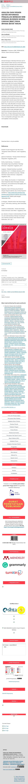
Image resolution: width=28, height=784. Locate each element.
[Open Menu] (1, 1)
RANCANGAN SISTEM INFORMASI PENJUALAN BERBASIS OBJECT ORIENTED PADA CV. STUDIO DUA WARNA (14, 309)
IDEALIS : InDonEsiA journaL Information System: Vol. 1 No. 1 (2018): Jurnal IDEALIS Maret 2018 (14, 345)
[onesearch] (14, 716)
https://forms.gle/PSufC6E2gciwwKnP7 (14, 527)
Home (2, 5)
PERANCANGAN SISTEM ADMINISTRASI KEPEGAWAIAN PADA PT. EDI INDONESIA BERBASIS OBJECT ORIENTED (14, 328)
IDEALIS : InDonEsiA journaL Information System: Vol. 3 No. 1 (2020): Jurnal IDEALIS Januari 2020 (15, 354)
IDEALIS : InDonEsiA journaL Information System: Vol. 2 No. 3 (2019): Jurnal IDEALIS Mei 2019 (15, 381)
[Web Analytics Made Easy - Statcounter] (19, 678)
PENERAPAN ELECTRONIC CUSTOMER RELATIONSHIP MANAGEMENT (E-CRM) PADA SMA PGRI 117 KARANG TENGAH (15, 377)
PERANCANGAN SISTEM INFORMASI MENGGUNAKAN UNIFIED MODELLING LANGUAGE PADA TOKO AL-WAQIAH (14, 319)
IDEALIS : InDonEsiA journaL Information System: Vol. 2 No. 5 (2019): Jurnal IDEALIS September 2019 (14, 372)
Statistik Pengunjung (7, 693)
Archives (8, 5)
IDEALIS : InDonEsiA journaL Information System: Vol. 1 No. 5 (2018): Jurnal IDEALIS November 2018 (14, 322)
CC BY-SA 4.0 (14, 767)
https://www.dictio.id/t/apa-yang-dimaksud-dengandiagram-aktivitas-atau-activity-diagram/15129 (13, 194)
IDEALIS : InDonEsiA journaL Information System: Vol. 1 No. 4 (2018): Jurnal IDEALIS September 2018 (14, 403)
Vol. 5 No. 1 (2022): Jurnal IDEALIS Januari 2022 (11, 6)
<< (2, 407)
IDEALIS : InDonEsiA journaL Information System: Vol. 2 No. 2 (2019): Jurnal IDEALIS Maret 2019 (14, 361)
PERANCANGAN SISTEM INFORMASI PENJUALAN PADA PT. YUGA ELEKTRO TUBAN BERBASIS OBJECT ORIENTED (13, 367)
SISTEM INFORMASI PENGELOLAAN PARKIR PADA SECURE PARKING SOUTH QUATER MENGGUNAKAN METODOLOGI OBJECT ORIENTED (14, 398)
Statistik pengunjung (14, 681)
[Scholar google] (14, 616)
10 (12, 407)
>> (15, 407)
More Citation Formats (8, 284)
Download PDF (7, 263)
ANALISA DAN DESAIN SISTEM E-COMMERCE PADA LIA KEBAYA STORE (14, 358)
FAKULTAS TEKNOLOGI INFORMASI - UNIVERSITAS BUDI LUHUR (13, 763)
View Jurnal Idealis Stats (9, 769)
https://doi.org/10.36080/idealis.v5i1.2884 (14, 46)
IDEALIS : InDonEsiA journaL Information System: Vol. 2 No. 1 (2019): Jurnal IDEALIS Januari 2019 (15, 312)
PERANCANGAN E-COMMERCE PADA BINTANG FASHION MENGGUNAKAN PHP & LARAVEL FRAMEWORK (15, 351)
